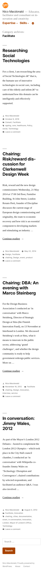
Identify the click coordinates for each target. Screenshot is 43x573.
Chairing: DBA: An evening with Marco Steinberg (20, 288)
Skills (23, 23)
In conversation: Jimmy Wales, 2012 (19, 423)
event (22, 257)
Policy (29, 125)
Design (8, 254)
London (6, 523)
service (14, 393)
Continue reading (13, 238)
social (5, 129)
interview (6, 393)
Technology (13, 129)
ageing (8, 125)
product (29, 257)
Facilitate (17, 122)
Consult (8, 122)
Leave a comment (12, 132)
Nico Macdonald (13, 11)
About (17, 566)
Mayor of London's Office (20, 523)
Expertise (9, 23)
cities (15, 516)
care (14, 125)
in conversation (14, 520)
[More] (33, 23)
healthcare (21, 125)
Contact (26, 566)
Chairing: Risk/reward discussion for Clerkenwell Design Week (19, 164)
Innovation (24, 390)
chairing (8, 257)
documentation (25, 516)
